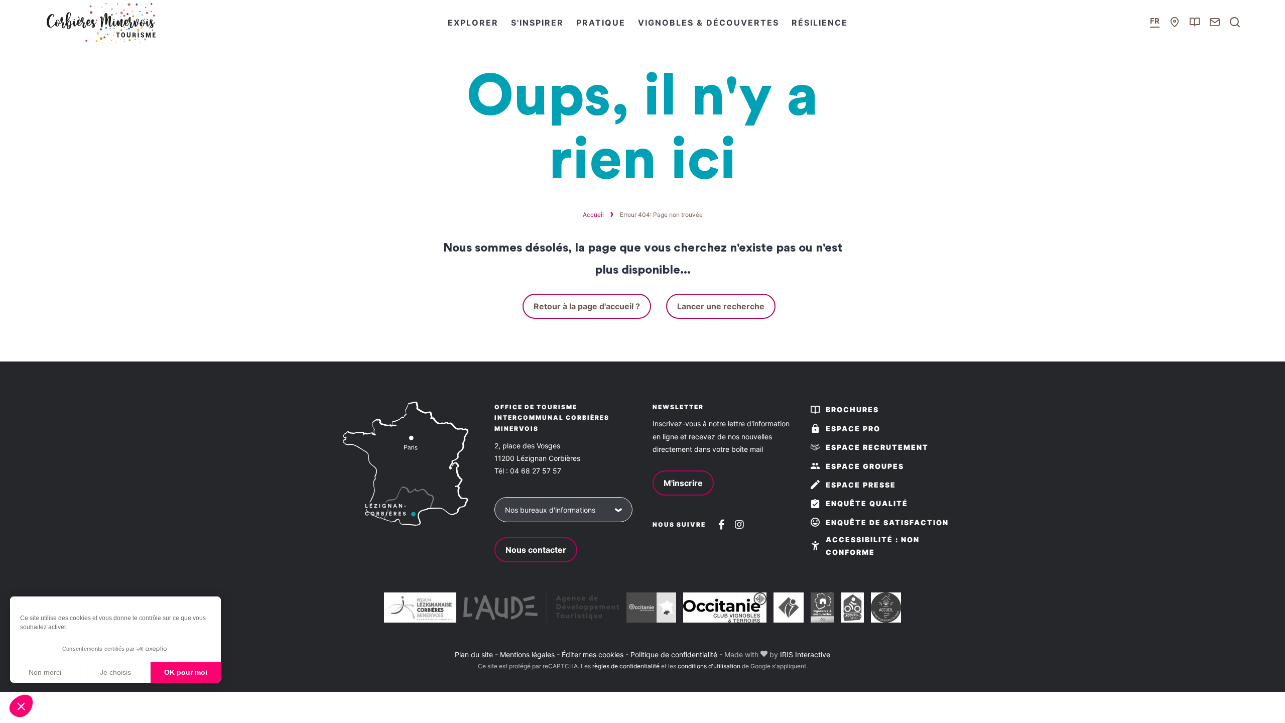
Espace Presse (861, 484)
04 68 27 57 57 (535, 470)
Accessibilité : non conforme (873, 545)
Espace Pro (853, 428)
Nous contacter (535, 550)
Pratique (600, 23)
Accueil (593, 214)
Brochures (852, 409)
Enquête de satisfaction (887, 522)
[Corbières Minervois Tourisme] (100, 23)
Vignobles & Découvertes (708, 23)
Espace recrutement (877, 447)
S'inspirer (537, 23)
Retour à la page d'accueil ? (587, 306)
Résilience (820, 23)
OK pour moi (185, 672)
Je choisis (115, 672)
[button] (21, 706)
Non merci (45, 672)
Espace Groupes (865, 466)
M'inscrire (683, 483)
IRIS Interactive (805, 654)
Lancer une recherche (720, 306)
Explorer (473, 23)
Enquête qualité (867, 503)
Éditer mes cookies (592, 654)
